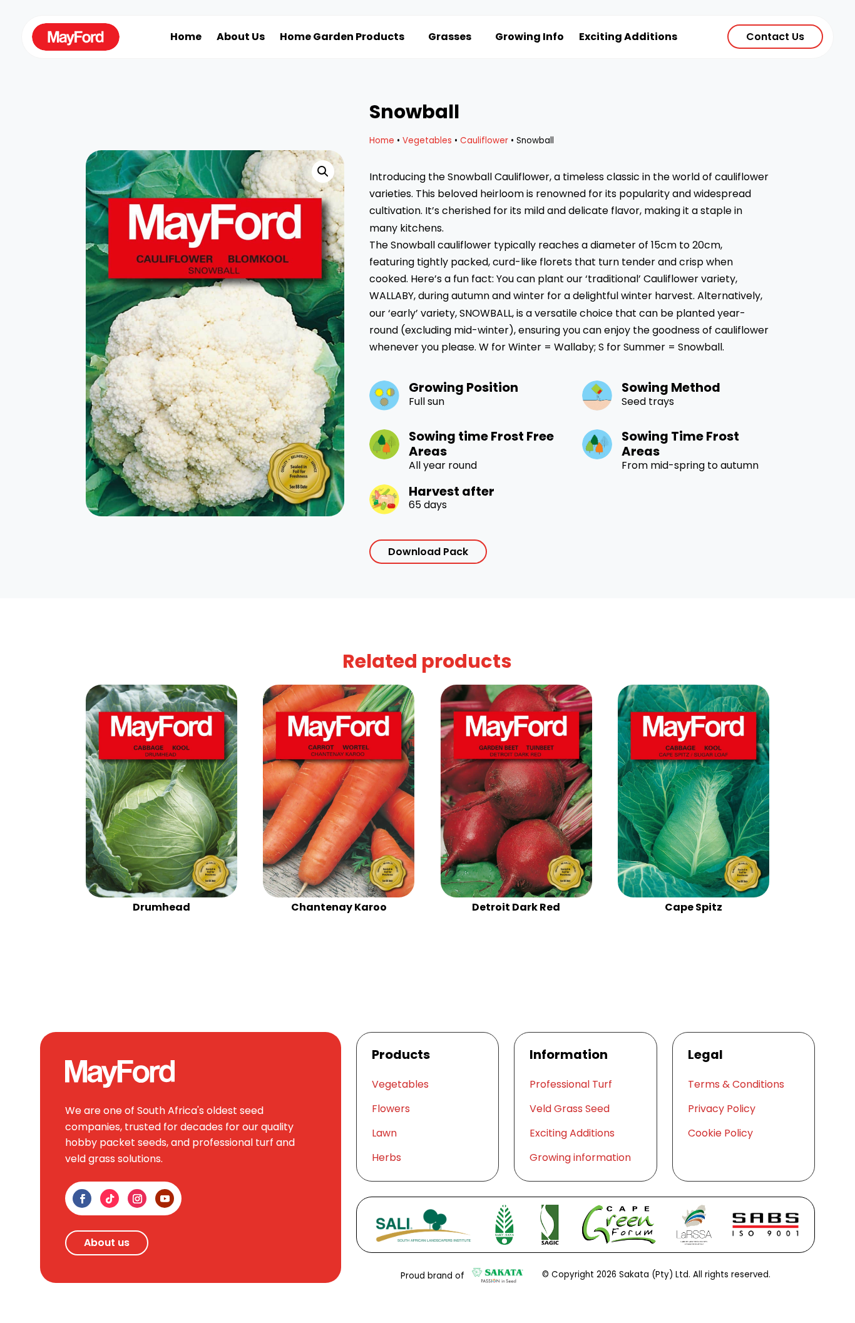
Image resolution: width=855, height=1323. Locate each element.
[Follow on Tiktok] (109, 1198)
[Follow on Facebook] (82, 1198)
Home (381, 140)
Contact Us (775, 36)
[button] (323, 171)
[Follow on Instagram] (137, 1198)
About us (107, 1242)
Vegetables (427, 140)
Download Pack (428, 551)
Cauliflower (484, 140)
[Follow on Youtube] (164, 1198)
